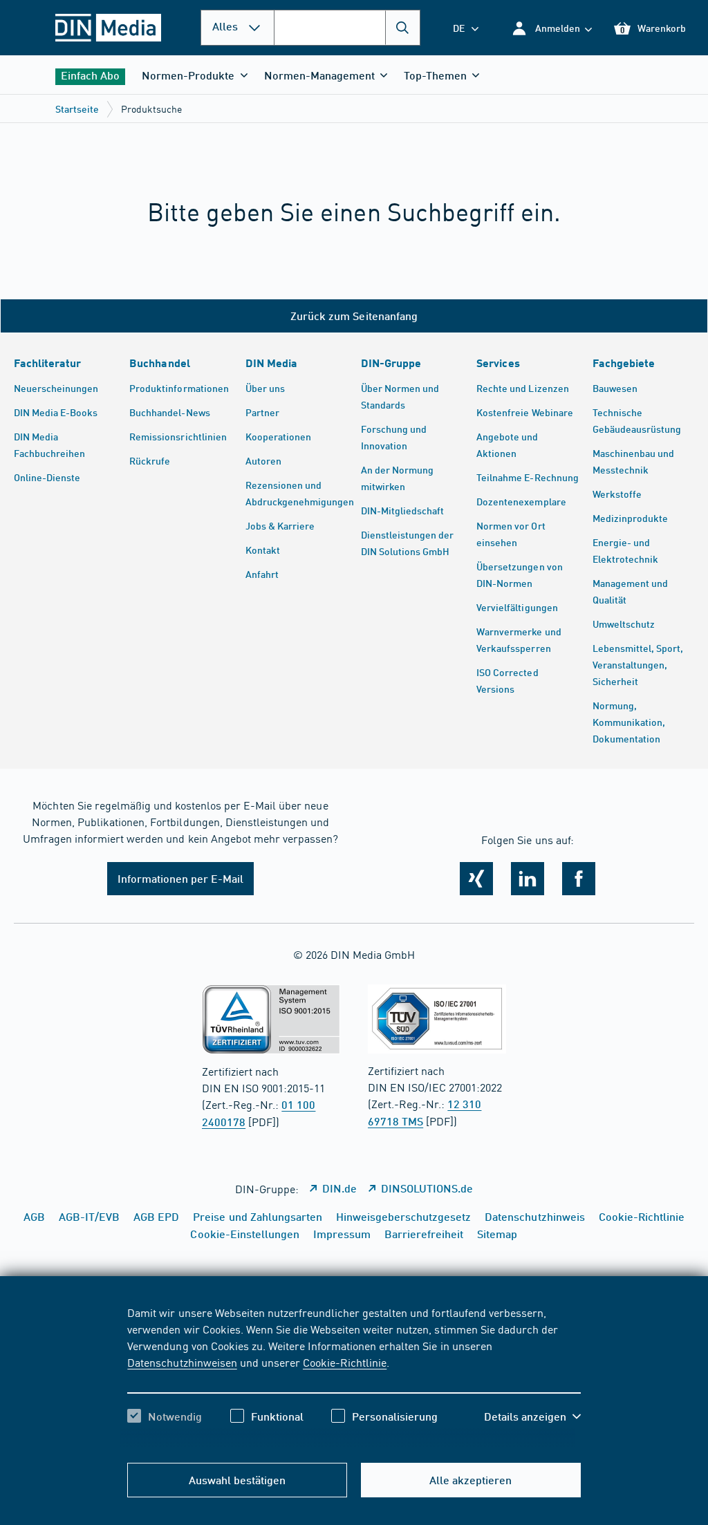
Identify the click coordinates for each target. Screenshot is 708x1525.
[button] (551, 28)
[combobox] (347, 27)
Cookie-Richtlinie (344, 1361)
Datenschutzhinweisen (181, 1361)
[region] (353, 1376)
